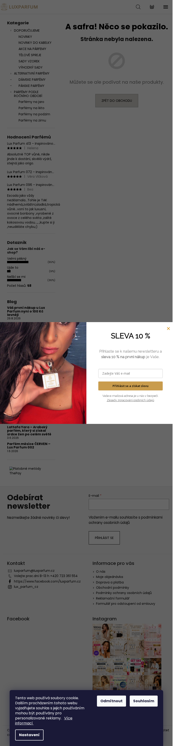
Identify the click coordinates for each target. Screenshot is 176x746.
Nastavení (29, 735)
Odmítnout (111, 701)
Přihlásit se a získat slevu (130, 386)
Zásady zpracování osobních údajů (130, 400)
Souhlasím (143, 701)
